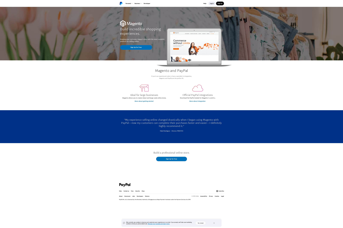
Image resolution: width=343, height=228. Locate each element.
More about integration (197, 101)
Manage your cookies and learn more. (159, 224)
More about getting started (144, 101)
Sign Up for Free (136, 47)
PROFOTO (180, 131)
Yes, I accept (200, 223)
